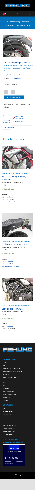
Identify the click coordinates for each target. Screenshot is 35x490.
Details (17, 202)
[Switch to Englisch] (4, 14)
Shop (11, 25)
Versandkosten (17, 78)
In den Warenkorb (13, 97)
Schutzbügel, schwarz (12, 309)
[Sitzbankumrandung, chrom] (17, 225)
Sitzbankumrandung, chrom (15, 244)
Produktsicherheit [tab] (6, 127)
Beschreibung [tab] (6, 116)
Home (7, 25)
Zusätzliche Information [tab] (6, 121)
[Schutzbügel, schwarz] (17, 289)
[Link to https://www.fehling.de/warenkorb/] (17, 13)
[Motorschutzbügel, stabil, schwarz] (17, 157)
